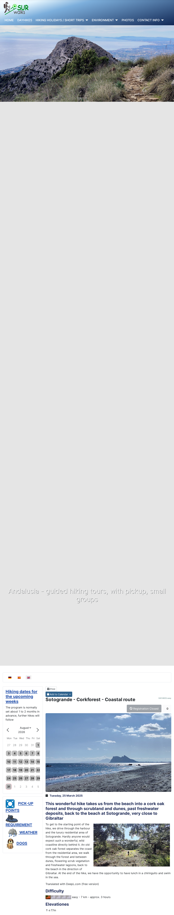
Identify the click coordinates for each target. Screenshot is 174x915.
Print (52, 689)
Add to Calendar (59, 694)
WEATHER (28, 832)
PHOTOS (128, 20)
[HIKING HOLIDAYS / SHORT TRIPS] (86, 20)
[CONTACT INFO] (162, 20)
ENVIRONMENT (103, 20)
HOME (9, 20)
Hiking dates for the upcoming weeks (21, 696)
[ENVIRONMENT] (116, 20)
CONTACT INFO (148, 20)
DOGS (21, 843)
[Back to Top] (168, 908)
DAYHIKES (24, 20)
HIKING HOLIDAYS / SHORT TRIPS (60, 20)
